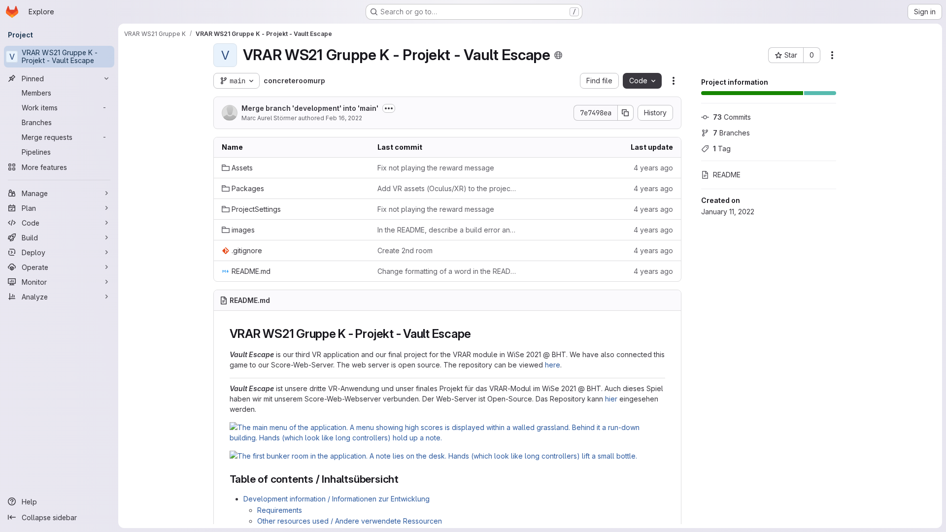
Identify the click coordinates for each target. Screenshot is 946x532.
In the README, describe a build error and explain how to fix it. (447, 230)
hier (611, 399)
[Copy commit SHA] (626, 113)
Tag (722, 148)
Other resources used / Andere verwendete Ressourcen (349, 521)
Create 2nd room (405, 250)
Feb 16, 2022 (344, 118)
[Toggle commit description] (388, 108)
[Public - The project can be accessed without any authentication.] (558, 55)
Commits (732, 117)
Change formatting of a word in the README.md (447, 271)
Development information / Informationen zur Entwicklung (336, 499)
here (552, 365)
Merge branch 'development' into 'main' (309, 108)
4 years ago (653, 168)
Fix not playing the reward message (435, 168)
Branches (731, 133)
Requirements (279, 510)
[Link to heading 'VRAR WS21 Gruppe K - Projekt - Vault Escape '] (479, 334)
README (727, 174)
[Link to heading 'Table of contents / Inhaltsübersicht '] (406, 479)
